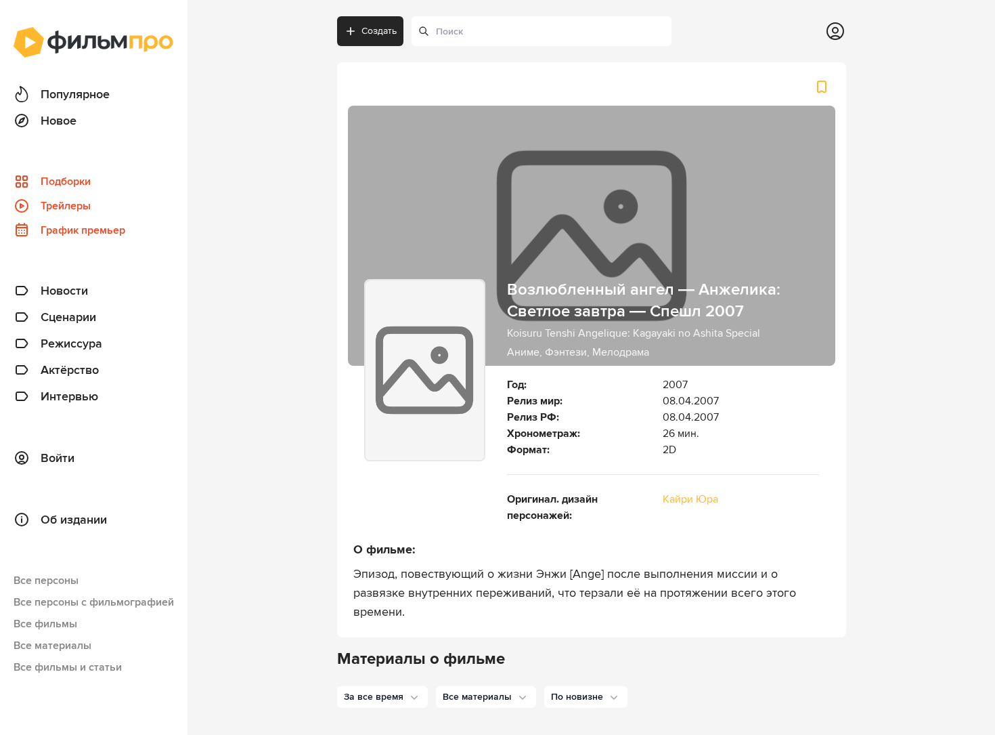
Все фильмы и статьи (68, 667)
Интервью (69, 396)
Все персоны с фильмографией (94, 602)
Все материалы (52, 645)
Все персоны (46, 580)
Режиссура (71, 343)
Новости (64, 290)
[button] (382, 697)
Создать (379, 31)
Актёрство (70, 369)
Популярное (75, 94)
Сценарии (68, 317)
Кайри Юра (690, 499)
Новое (58, 120)
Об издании (74, 519)
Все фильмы (45, 624)
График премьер (83, 230)
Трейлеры (66, 206)
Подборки (66, 181)
